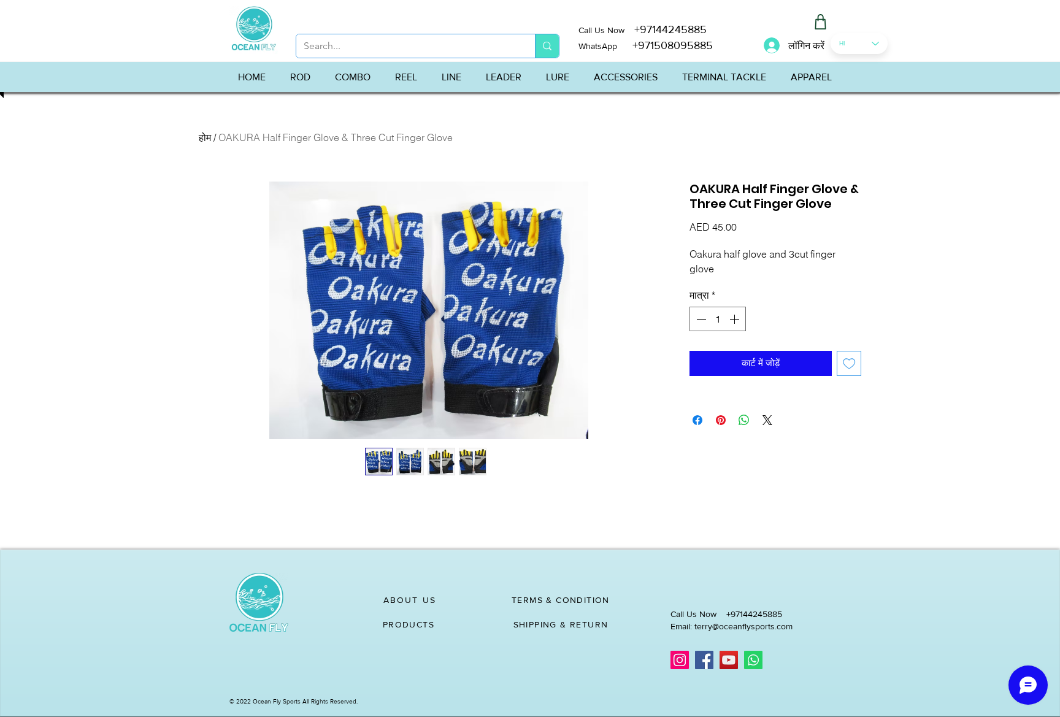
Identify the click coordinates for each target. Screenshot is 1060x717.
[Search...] (547, 46)
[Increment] (735, 319)
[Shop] (820, 21)
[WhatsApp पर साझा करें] (744, 420)
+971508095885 (665, 45)
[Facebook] (704, 660)
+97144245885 (670, 29)
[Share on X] (767, 420)
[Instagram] (679, 660)
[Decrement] (700, 319)
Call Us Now (606, 30)
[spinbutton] (718, 319)
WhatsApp (597, 46)
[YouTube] (729, 660)
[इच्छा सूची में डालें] (849, 363)
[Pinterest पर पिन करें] (720, 420)
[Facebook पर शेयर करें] (697, 420)
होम (205, 137)
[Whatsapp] (753, 660)
